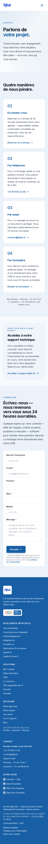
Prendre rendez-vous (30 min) (17, 746)
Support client (9, 758)
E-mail (15, 468)
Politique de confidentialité (15, 831)
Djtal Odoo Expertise (15, 792)
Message (17, 519)
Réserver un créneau (18, 142)
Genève (6, 730)
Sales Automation (10, 673)
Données (7, 693)
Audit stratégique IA (11, 636)
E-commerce (8, 681)
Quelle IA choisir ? (11, 656)
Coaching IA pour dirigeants (15, 632)
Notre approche (10, 706)
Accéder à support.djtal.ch (21, 373)
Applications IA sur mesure (14, 648)
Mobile (9, 506)
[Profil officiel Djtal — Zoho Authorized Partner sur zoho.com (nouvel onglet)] (12, 612)
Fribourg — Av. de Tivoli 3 (14, 762)
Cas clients (8, 714)
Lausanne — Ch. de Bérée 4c (16, 766)
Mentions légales (10, 827)
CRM (5, 677)
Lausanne (16, 730)
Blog (5, 722)
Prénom (16, 481)
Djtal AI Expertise (13, 784)
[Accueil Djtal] (7, 5)
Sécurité (7, 689)
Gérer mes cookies (11, 834)
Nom (15, 493)
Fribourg (25, 730)
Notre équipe (9, 710)
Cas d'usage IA (10, 718)
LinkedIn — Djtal (13, 779)
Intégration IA (9, 640)
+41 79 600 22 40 (16, 191)
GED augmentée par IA (13, 685)
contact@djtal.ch (16, 237)
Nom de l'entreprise (15, 455)
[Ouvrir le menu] (42, 5)
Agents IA (7, 652)
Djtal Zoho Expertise (15, 788)
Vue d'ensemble (10, 628)
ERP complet (8, 669)
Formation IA (8, 644)
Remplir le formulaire (18, 286)
